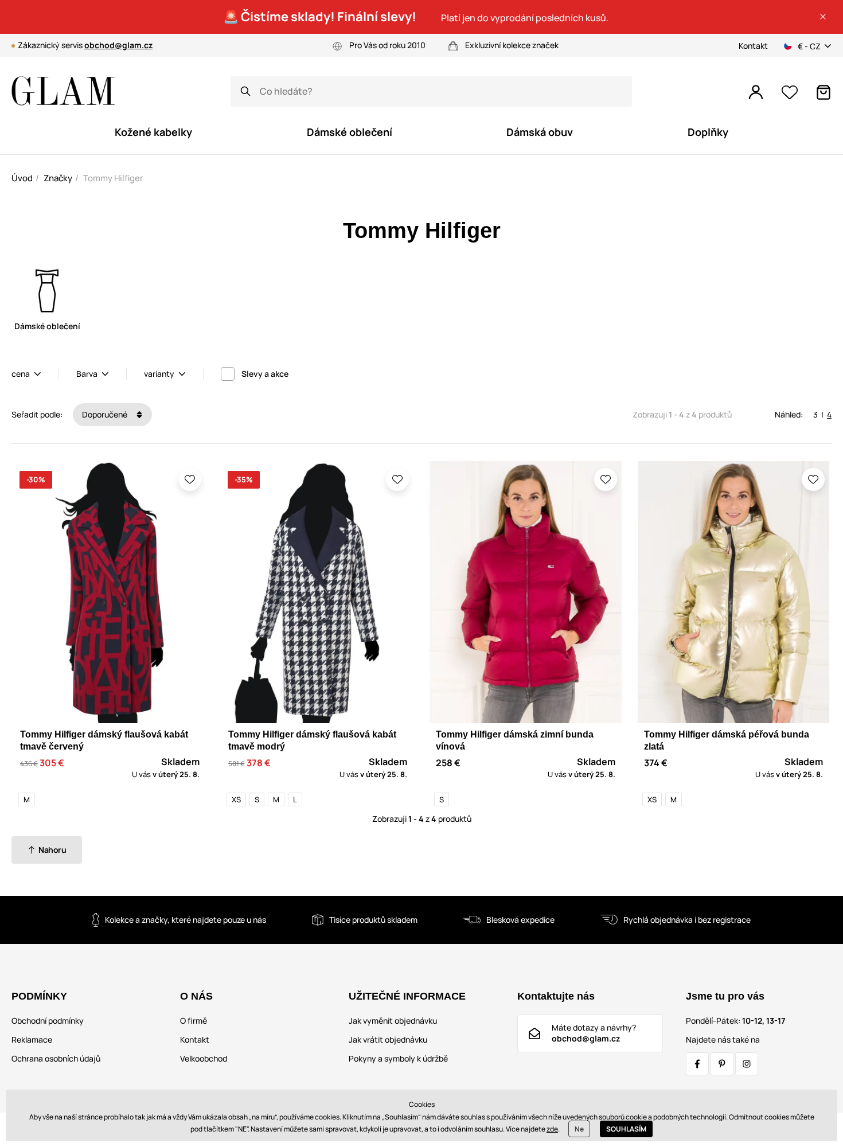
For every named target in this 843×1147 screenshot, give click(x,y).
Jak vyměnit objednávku (393, 1020)
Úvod (22, 178)
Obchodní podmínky (47, 1020)
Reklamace (31, 1039)
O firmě (193, 1020)
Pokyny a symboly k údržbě (398, 1058)
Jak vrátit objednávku (388, 1039)
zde (552, 1129)
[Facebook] (697, 1063)
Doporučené (105, 414)
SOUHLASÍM (626, 1129)
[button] (823, 17)
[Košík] (823, 92)
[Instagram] (746, 1063)
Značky (58, 178)
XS (236, 799)
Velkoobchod (203, 1058)
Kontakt (753, 45)
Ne (579, 1129)
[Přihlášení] (756, 92)
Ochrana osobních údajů (55, 1058)
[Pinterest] (722, 1063)
